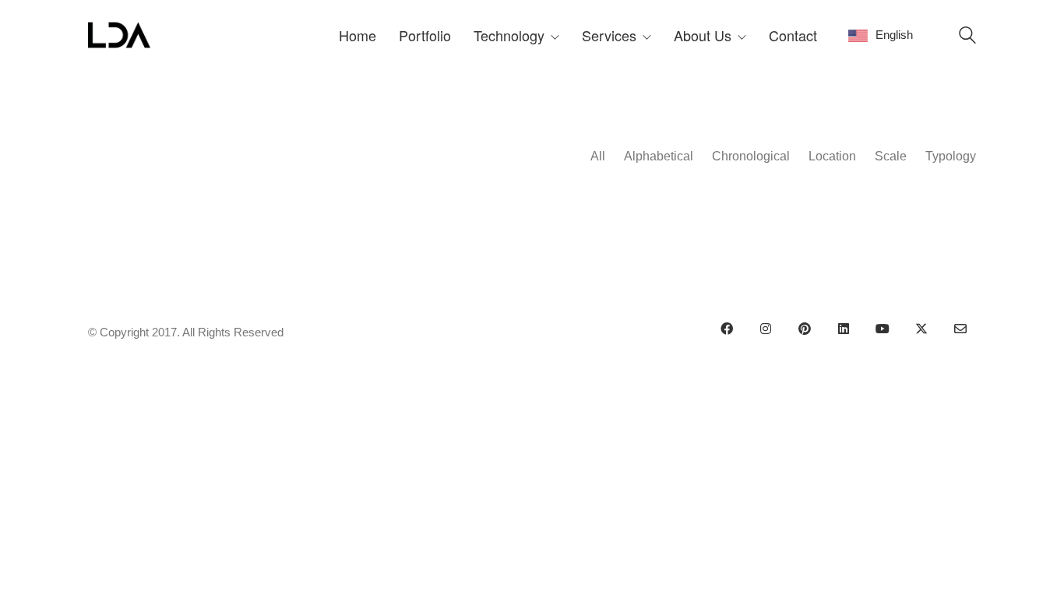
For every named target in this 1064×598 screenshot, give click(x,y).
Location (832, 156)
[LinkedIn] (843, 328)
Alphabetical (658, 156)
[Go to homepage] (119, 35)
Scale (891, 156)
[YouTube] (882, 328)
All (597, 156)
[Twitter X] (921, 328)
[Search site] (967, 36)
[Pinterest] (804, 328)
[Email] (960, 328)
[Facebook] (726, 328)
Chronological (751, 156)
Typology (950, 156)
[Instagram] (765, 328)
